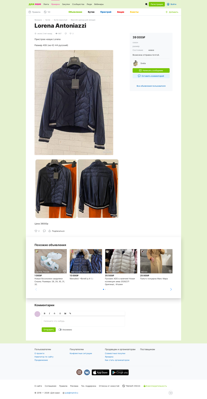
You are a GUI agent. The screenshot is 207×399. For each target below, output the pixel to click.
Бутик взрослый (60, 20)
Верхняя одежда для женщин (83, 20)
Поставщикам (147, 349)
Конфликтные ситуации (81, 353)
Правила (63, 386)
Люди (89, 4)
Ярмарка (55, 4)
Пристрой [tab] (105, 12)
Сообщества (78, 4)
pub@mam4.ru (71, 393)
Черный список (132, 386)
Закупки (66, 4)
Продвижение (41, 360)
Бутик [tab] (91, 12)
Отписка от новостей (109, 386)
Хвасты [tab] (134, 12)
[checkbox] (56, 231)
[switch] (66, 330)
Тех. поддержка (88, 386)
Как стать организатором (117, 360)
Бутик (48, 20)
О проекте (39, 353)
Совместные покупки (115, 353)
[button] (157, 4)
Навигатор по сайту (43, 357)
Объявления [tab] (75, 12)
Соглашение (50, 386)
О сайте (38, 386)
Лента (46, 4)
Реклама (74, 386)
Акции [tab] (120, 12)
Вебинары (99, 4)
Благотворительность (156, 386)
